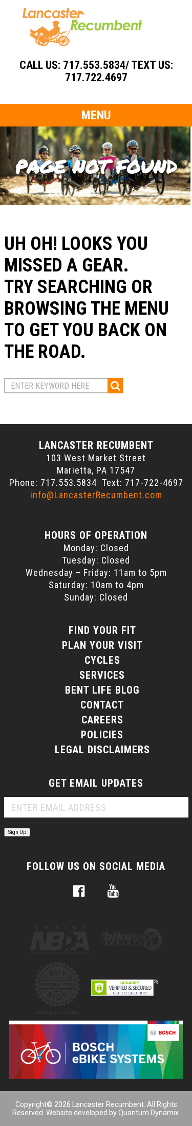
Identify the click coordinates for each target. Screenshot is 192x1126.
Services (102, 675)
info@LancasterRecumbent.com (96, 494)
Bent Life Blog (102, 690)
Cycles (102, 660)
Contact (102, 705)
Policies (102, 735)
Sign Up (17, 832)
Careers (102, 720)
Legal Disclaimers (102, 749)
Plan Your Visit (102, 645)
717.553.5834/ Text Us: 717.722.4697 (118, 71)
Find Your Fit (102, 630)
